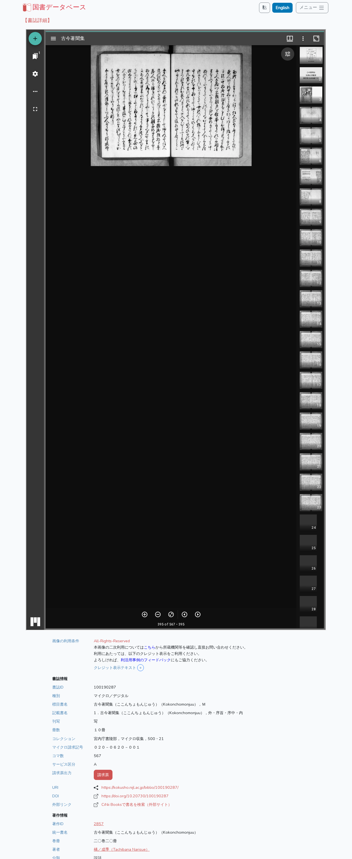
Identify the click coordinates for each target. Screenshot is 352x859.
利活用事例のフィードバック (146, 660)
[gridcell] (53, 7)
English (282, 8)
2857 (99, 824)
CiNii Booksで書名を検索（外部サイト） (136, 804)
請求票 (103, 774)
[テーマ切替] (264, 7)
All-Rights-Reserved (112, 641)
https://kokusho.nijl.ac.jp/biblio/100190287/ (139, 787)
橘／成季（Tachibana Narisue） (122, 849)
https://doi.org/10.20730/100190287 (135, 796)
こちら (149, 647)
